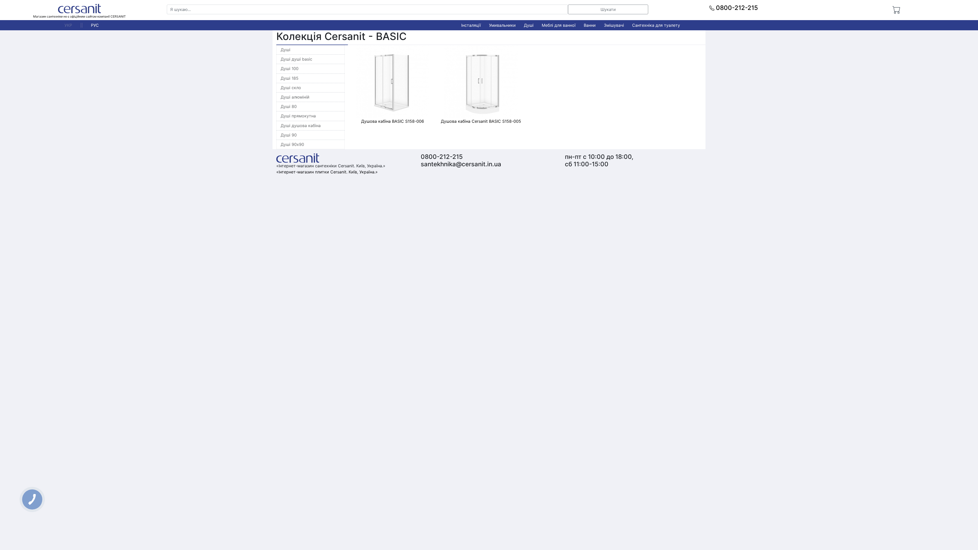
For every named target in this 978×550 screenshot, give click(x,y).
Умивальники (502, 25)
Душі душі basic (296, 59)
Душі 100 (289, 68)
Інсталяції (471, 25)
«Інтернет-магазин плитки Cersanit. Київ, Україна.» (327, 171)
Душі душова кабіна (301, 125)
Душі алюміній (295, 97)
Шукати (608, 9)
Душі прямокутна (298, 115)
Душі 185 (289, 78)
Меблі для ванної (559, 25)
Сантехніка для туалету (656, 25)
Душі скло (291, 87)
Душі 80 (289, 106)
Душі (529, 25)
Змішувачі (614, 25)
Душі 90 (289, 135)
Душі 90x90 (292, 144)
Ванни (590, 25)
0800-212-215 (736, 7)
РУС (95, 25)
